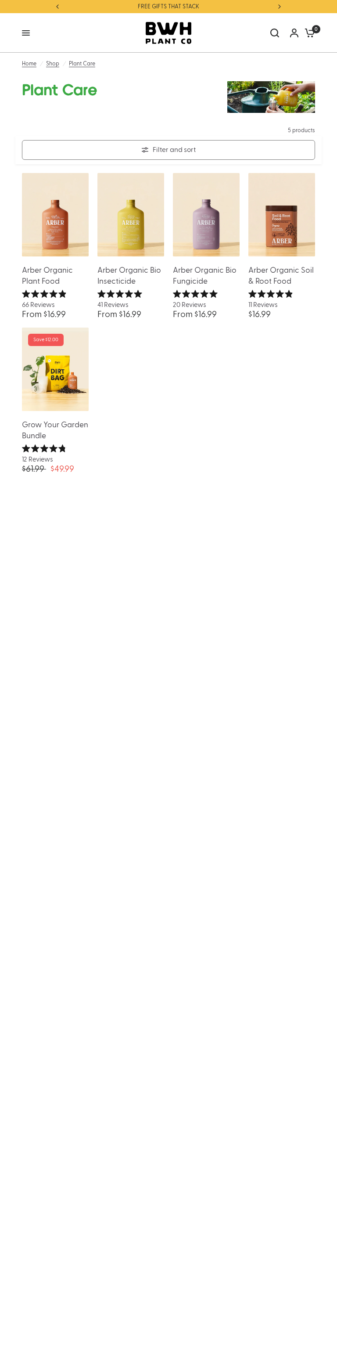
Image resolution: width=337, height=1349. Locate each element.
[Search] (274, 33)
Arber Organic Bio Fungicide (205, 276)
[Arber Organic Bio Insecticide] (130, 214)
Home (29, 63)
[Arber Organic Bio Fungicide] (206, 214)
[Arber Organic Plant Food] (55, 214)
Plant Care (82, 63)
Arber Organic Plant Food (47, 276)
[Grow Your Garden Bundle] (55, 369)
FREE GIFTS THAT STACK (168, 6)
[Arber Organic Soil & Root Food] (281, 214)
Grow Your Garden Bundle (55, 430)
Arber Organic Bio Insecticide (129, 276)
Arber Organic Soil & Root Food (281, 276)
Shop (52, 63)
